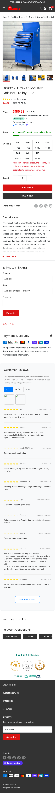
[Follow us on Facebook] (4, 757)
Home (5, 17)
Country (6, 273)
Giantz (6, 103)
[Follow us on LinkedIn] (24, 757)
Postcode (7, 297)
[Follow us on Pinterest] (19, 757)
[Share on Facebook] (36, 206)
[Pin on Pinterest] (41, 206)
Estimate (10, 313)
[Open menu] (4, 8)
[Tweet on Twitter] (46, 206)
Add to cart (27, 187)
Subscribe (11, 737)
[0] (50, 8)
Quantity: (7, 178)
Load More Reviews (27, 599)
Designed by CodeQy (11, 788)
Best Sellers (11, 636)
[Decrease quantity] (15, 178)
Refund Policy (9, 324)
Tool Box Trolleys (18, 17)
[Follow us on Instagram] (14, 757)
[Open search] (40, 8)
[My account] (45, 8)
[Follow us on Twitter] (9, 757)
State (5, 285)
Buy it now (27, 195)
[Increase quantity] (29, 178)
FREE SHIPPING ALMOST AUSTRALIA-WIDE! (27, 2)
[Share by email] (50, 206)
